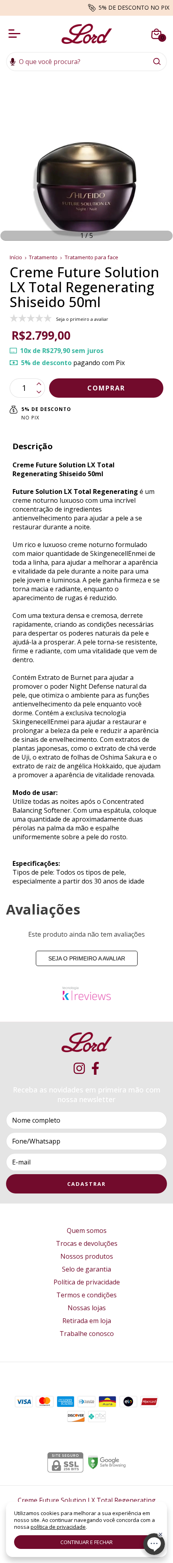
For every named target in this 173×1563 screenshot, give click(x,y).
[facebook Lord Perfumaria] (95, 1068)
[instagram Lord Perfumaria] (79, 1068)
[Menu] (16, 34)
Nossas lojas (87, 1307)
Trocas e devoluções (86, 1243)
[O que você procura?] (157, 61)
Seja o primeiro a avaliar (86, 958)
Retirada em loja (86, 1320)
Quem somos (87, 1230)
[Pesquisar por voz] (13, 62)
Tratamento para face (91, 257)
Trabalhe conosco (87, 1333)
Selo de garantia (86, 1269)
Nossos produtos (86, 1256)
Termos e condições (86, 1294)
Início (16, 257)
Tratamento (43, 257)
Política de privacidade (87, 1282)
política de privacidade (58, 1526)
